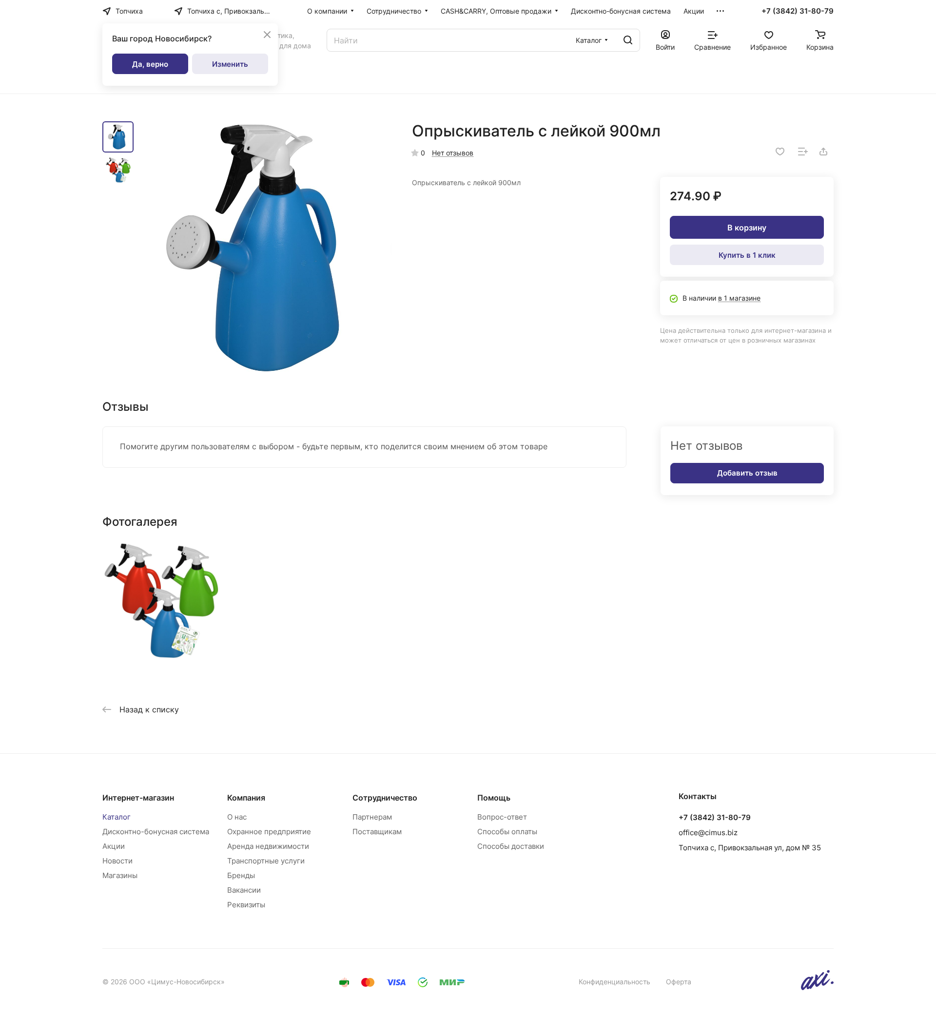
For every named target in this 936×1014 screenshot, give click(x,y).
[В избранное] (780, 151)
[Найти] (628, 40)
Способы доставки (510, 846)
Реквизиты (246, 904)
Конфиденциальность (614, 981)
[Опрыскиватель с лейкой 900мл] (265, 247)
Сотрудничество (384, 798)
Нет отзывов (452, 153)
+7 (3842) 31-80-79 (797, 11)
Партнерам (372, 817)
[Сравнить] (803, 151)
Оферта (678, 981)
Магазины (119, 875)
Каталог (116, 817)
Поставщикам (377, 831)
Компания (246, 798)
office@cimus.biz (708, 832)
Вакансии (244, 890)
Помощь (493, 798)
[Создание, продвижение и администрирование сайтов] (817, 987)
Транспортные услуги (266, 860)
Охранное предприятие (269, 831)
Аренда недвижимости (268, 846)
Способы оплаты (507, 831)
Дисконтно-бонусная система (155, 831)
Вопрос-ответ (502, 817)
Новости (117, 860)
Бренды (241, 875)
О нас (237, 817)
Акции (113, 846)
